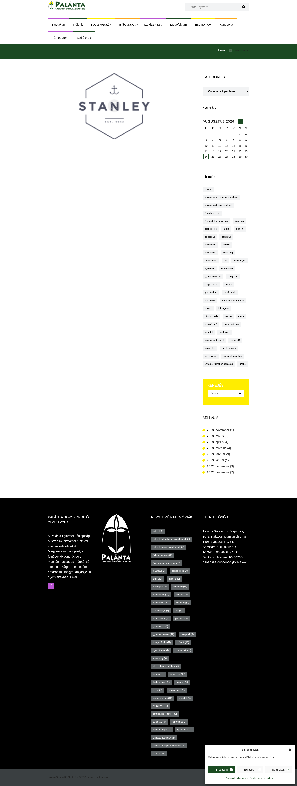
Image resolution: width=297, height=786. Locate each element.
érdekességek (229, 348)
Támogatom (60, 37)
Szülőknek (84, 37)
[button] (290, 749)
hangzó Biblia (211, 284)
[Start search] (243, 7)
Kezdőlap (58, 24)
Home (221, 50)
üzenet (243, 364)
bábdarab (226, 237)
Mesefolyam (178, 24)
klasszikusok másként (233, 300)
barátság (239, 221)
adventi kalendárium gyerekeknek (221, 197)
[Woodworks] (114, 106)
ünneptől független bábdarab (219, 364)
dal (225, 260)
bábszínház (210, 252)
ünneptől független (232, 356)
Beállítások (278, 769)
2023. (218, 430)
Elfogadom (222, 769)
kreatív (208, 308)
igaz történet (211, 292)
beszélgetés (211, 229)
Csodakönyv (211, 260)
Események (203, 24)
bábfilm (226, 244)
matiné (228, 316)
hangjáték (233, 276)
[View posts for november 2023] (240, 121)
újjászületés (211, 356)
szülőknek (225, 332)
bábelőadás (210, 244)
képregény (223, 308)
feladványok (240, 260)
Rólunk (78, 24)
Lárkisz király (153, 24)
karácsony (210, 300)
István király (230, 292)
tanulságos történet (214, 340)
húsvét (228, 284)
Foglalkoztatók (101, 24)
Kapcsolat (226, 24)
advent (208, 189)
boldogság (210, 237)
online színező (231, 324)
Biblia (226, 229)
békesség (228, 252)
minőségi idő (211, 324)
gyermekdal (227, 268)
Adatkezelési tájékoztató (237, 778)
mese (241, 316)
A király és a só (212, 213)
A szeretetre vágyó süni (216, 221)
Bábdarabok (127, 24)
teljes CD (235, 340)
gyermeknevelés (213, 276)
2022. (218, 466)
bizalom (240, 229)
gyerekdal (209, 268)
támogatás (210, 348)
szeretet (209, 332)
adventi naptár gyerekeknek (218, 205)
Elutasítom (250, 769)
